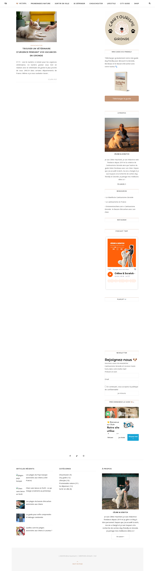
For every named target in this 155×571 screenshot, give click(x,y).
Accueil (23, 3)
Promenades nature (40, 3)
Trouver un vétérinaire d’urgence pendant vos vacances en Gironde (36, 52)
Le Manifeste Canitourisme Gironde (119, 197)
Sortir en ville (62, 3)
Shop (136, 3)
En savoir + (121, 184)
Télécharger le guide (122, 98)
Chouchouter (96, 3)
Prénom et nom (111, 372)
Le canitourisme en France (116, 202)
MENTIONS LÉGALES (86, 556)
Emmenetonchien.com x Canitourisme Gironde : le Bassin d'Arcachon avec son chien (120, 209)
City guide (125, 3)
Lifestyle (111, 3)
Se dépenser (79, 3)
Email (107, 379)
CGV (94, 556)
